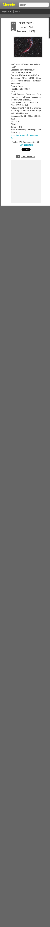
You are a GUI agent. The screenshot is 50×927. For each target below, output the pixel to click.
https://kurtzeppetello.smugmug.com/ (26, 136)
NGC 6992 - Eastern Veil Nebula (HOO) (26, 27)
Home (17, 11)
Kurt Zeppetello (26, 144)
